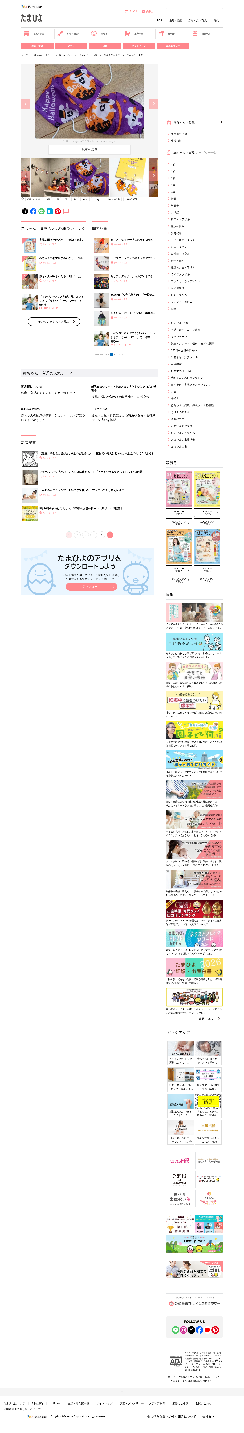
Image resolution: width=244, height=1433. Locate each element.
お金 (173, 391)
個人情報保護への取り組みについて (171, 1416)
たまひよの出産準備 (183, 439)
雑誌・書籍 (37, 46)
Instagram (97, 199)
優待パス (206, 33)
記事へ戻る (90, 149)
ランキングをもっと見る (54, 321)
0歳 (48, 199)
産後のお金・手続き (183, 267)
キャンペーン (139, 46)
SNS (105, 46)
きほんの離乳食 (180, 412)
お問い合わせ (204, 1403)
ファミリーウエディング (185, 281)
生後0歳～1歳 (179, 134)
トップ (24, 55)
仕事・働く (177, 260)
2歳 (66, 199)
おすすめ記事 (114, 199)
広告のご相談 (180, 1403)
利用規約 (37, 1403)
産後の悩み (177, 226)
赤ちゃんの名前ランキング (187, 378)
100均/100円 (131, 199)
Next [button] (153, 104)
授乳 (173, 199)
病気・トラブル (180, 219)
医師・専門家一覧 (78, 1403)
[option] (89, 103)
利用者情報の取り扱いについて (22, 1409)
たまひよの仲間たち (183, 432)
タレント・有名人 (181, 302)
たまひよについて (181, 323)
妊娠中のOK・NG (181, 371)
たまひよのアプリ (181, 426)
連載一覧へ (206, 1019)
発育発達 (176, 233)
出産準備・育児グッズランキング (191, 384)
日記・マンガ (179, 295)
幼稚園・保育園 (180, 253)
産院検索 (176, 364)
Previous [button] (25, 104)
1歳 (57, 199)
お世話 (175, 212)
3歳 (75, 199)
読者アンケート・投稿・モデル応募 (192, 343)
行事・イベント (64, 55)
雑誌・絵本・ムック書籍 (185, 329)
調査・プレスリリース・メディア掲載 (142, 1403)
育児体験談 (177, 288)
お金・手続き (73, 33)
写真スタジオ (173, 46)
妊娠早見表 (39, 33)
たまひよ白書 (179, 446)
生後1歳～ (177, 141)
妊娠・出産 (175, 20)
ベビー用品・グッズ (183, 240)
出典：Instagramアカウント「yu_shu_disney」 (89, 141)
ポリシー (55, 1403)
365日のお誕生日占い (184, 350)
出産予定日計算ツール (184, 357)
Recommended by (101, 354)
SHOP (133, 11)
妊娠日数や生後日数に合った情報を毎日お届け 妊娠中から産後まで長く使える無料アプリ (91, 577)
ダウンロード (91, 586)
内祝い (150, 11)
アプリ (71, 46)
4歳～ (85, 199)
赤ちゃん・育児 (197, 20)
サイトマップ (104, 1403)
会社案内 (208, 1416)
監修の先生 (177, 419)
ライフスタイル (180, 274)
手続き (175, 398)
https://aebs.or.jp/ (193, 1370)
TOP (159, 20)
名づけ (104, 33)
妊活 (216, 20)
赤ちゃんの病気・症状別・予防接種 (192, 405)
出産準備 (138, 33)
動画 (173, 308)
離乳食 (171, 33)
